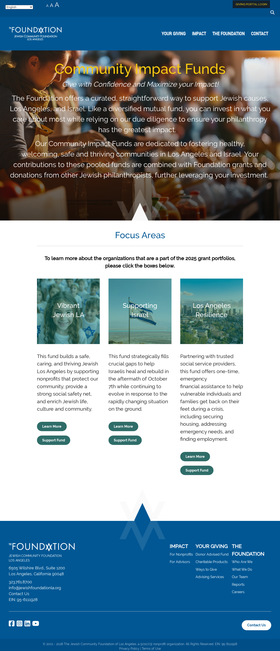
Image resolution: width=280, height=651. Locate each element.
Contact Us (19, 593)
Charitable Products (212, 562)
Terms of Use (151, 648)
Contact (259, 33)
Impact (199, 33)
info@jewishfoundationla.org (35, 588)
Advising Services (210, 577)
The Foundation (228, 33)
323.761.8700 (20, 582)
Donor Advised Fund (212, 554)
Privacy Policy (129, 648)
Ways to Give (206, 569)
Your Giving (174, 33)
